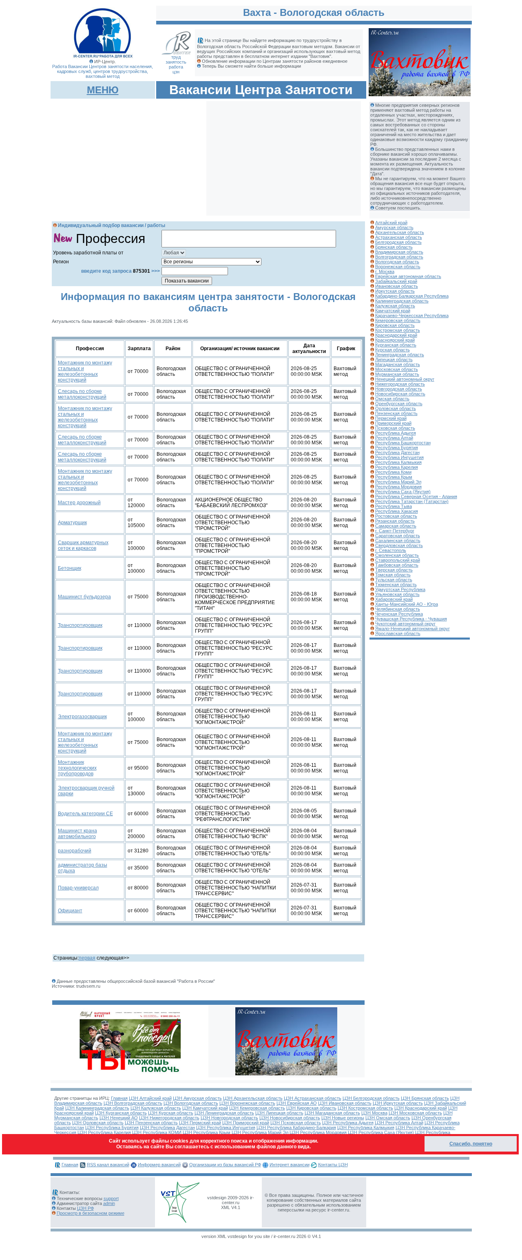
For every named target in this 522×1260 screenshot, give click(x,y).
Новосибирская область (400, 393)
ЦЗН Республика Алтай (399, 1122)
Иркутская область (395, 291)
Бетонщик (69, 568)
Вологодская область (397, 261)
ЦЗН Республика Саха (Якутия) (381, 1132)
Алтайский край (391, 222)
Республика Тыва (393, 506)
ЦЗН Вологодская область (191, 1103)
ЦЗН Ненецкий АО (119, 1117)
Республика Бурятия (396, 447)
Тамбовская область (396, 565)
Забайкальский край (396, 281)
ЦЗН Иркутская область (398, 1103)
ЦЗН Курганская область (121, 1112)
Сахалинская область (397, 540)
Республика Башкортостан (403, 442)
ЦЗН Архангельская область (253, 1098)
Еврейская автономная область (408, 276)
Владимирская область (399, 251)
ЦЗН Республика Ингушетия (225, 1127)
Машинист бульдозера (84, 597)
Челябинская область (397, 609)
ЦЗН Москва (374, 1112)
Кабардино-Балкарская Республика (412, 295)
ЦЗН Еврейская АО (296, 1103)
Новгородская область (398, 388)
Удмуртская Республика (400, 589)
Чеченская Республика (399, 613)
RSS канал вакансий (108, 1164)
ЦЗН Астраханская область (312, 1098)
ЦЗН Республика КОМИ (156, 1132)
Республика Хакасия (396, 511)
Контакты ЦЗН (333, 1164)
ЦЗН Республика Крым (206, 1132)
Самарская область (395, 525)
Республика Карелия (396, 467)
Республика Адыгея (395, 432)
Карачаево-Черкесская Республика (412, 315)
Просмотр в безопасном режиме (90, 1213)
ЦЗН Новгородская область (229, 1117)
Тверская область (394, 569)
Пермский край (391, 418)
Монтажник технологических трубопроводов (77, 768)
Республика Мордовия (398, 486)
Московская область (396, 369)
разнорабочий (74, 851)
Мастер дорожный (79, 502)
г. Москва (384, 271)
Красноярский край (395, 340)
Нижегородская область (400, 384)
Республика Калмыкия (398, 462)
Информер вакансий (159, 1164)
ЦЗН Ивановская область (345, 1103)
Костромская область (397, 330)
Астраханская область (398, 237)
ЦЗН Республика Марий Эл (260, 1132)
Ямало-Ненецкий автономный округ (412, 628)
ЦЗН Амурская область (197, 1098)
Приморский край (393, 423)
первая (87, 958)
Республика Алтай (394, 437)
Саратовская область (397, 535)
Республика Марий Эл (398, 481)
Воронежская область (397, 266)
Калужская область (395, 305)
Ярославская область (397, 633)
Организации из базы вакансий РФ (225, 1164)
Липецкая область (394, 359)
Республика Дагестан (397, 452)
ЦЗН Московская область (415, 1112)
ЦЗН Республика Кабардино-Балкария (296, 1127)
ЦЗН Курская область (170, 1112)
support (111, 1198)
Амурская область (394, 227)
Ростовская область (396, 516)
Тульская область (393, 579)
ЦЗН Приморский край (245, 1122)
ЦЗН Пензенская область (151, 1122)
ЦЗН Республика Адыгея (348, 1122)
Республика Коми (393, 472)
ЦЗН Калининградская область (97, 1108)
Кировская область (395, 325)
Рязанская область (395, 521)
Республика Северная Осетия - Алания (416, 496)
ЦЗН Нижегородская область (169, 1117)
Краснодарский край (396, 335)
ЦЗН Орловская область (98, 1122)
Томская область (393, 574)
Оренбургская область (398, 403)
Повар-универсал (78, 888)
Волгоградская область (399, 256)
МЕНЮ (103, 89)
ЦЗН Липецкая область (279, 1112)
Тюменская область (396, 584)
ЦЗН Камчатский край (205, 1108)
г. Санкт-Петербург (394, 530)
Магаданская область (397, 364)
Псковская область (395, 428)
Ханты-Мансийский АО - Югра (406, 604)
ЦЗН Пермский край (200, 1122)
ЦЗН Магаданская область (332, 1112)
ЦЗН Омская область (387, 1117)
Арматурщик (72, 522)
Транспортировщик (80, 625)
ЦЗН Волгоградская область (133, 1103)
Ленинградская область (399, 354)
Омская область (392, 398)
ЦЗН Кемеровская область (257, 1108)
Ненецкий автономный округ (404, 379)
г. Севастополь (390, 550)
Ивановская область (396, 286)
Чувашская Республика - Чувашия (411, 618)
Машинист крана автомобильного (77, 833)
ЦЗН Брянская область (425, 1098)
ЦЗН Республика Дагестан (167, 1127)
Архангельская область (399, 232)
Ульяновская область (397, 594)
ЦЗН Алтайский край (150, 1098)
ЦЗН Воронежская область (247, 1103)
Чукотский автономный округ (405, 623)
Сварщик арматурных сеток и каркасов (83, 545)
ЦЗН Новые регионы (342, 1117)
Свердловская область (399, 545)
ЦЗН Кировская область (311, 1108)
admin (109, 1203)
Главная (119, 1098)
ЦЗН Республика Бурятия (112, 1127)
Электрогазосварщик (82, 716)
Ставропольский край (397, 560)
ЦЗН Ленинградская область (224, 1112)
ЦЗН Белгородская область (371, 1098)
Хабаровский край (394, 599)
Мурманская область (397, 374)
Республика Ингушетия (399, 457)
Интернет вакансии (290, 1164)
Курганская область (395, 344)
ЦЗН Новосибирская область (289, 1117)
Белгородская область (398, 242)
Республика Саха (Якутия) (403, 491)
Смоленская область (397, 555)
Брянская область (394, 247)
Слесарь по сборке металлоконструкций (82, 394)
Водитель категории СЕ (85, 813)
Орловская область (395, 408)
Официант (70, 911)
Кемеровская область (397, 320)
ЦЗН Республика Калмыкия (365, 1127)
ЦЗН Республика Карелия (104, 1132)
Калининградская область (402, 300)
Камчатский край (392, 310)
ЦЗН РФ (85, 1208)
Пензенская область (396, 413)
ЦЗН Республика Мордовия (318, 1132)
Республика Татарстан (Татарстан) (412, 501)
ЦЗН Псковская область (295, 1122)
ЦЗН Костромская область (365, 1108)
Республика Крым (393, 476)
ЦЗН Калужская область (155, 1108)
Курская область (392, 349)
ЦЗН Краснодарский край (420, 1108)
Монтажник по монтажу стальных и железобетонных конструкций (85, 371)
